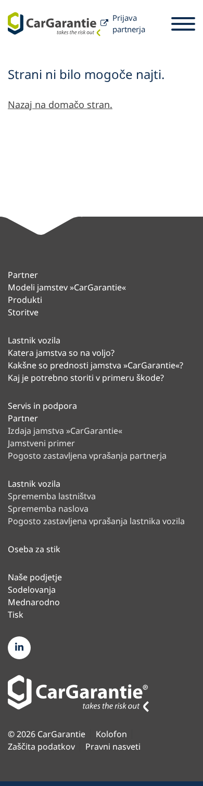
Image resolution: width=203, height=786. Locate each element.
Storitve (23, 312)
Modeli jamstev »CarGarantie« (67, 287)
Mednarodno (34, 602)
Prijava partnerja (128, 23)
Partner (23, 275)
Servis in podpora (42, 405)
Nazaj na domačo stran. (60, 104)
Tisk (15, 614)
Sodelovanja (32, 589)
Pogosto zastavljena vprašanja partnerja (87, 455)
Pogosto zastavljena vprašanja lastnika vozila (96, 521)
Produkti (25, 299)
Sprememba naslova (48, 508)
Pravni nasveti (113, 747)
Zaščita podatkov (41, 747)
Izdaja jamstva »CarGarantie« (65, 430)
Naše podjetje (35, 577)
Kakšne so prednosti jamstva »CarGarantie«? (95, 365)
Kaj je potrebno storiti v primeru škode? (86, 377)
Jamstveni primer (41, 443)
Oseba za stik (34, 549)
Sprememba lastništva (52, 496)
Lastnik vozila (34, 340)
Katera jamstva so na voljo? (61, 352)
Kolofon (111, 734)
